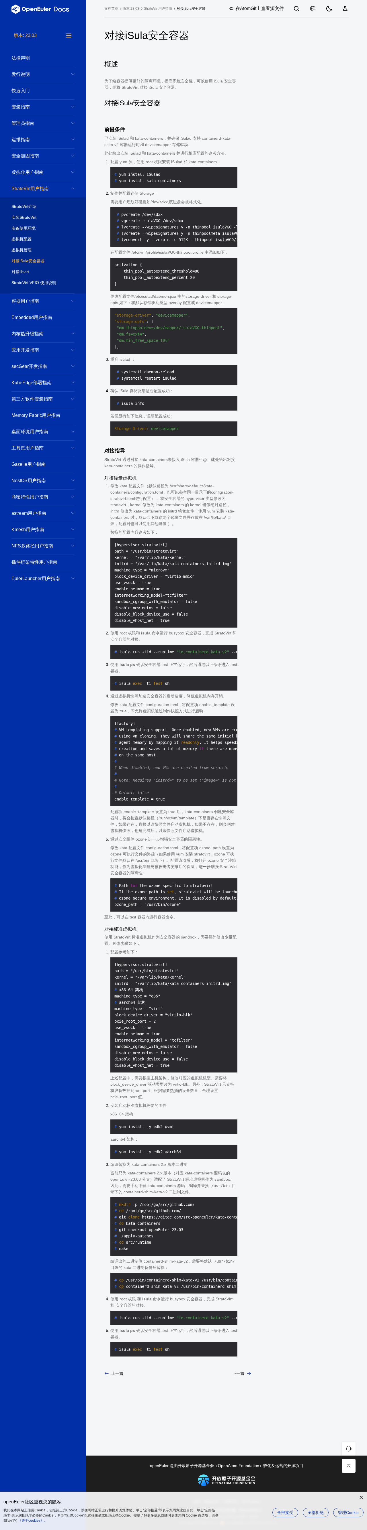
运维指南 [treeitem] (20, 139)
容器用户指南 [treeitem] (25, 301)
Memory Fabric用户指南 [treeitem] (35, 415)
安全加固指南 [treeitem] (25, 155)
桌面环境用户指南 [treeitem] (29, 431)
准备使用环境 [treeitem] (23, 228)
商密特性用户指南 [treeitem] (29, 496)
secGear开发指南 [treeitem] (29, 366)
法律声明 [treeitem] (20, 58)
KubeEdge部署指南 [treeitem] (31, 382)
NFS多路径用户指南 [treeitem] (32, 545)
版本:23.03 (131, 9)
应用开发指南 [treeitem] (25, 350)
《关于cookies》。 (32, 1521)
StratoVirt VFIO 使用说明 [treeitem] (33, 282)
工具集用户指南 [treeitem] (27, 447)
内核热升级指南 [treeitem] (27, 333)
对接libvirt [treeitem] (20, 271)
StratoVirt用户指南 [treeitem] (30, 188)
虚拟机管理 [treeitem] (21, 250)
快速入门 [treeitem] (20, 90)
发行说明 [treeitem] (20, 74)
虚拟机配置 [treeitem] (21, 239)
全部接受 (285, 1512)
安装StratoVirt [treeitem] (23, 217)
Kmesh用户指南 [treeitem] (27, 529)
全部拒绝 (316, 1512)
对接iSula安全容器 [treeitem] (27, 261)
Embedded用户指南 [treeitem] (31, 317)
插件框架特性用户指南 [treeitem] (34, 562)
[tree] (43, 781)
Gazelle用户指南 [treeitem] (28, 464)
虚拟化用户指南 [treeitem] (27, 172)
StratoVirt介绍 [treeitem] (23, 206)
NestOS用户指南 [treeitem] (28, 480)
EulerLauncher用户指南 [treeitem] (35, 578)
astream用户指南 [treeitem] (28, 513)
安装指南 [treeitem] (20, 107)
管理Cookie (348, 1512)
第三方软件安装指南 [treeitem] (32, 399)
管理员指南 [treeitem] (22, 123)
